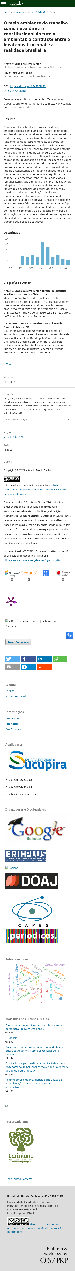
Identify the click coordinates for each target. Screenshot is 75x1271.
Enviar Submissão (18, 642)
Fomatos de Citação (17, 419)
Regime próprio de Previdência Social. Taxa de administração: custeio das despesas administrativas (33, 1083)
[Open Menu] (3, 3)
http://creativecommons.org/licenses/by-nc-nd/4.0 (32, 560)
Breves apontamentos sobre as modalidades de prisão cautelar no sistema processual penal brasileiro (34, 1050)
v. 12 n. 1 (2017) (36, 12)
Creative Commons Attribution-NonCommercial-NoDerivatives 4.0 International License (35, 489)
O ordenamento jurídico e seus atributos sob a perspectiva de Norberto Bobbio (33, 1027)
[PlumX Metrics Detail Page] (11, 601)
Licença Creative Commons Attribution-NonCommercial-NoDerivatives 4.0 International (35, 1228)
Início (6, 12)
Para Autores (12, 723)
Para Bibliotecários (15, 729)
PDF (11, 364)
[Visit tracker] (6, 1106)
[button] (12, 659)
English (10, 691)
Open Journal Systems (18, 1179)
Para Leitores (12, 718)
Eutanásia (11, 1038)
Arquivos (19, 12)
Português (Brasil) (16, 696)
